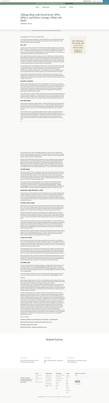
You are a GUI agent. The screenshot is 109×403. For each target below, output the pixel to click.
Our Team (36, 376)
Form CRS (69, 396)
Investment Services (48, 376)
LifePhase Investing (38, 375)
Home (21, 30)
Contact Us (78, 51)
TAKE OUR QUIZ (54, 275)
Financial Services (49, 373)
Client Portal (99, 1)
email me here (28, 271)
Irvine (67, 378)
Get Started (105, 1)
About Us (36, 373)
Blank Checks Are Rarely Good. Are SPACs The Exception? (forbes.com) (36, 322)
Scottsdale (67, 387)
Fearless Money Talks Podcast (60, 375)
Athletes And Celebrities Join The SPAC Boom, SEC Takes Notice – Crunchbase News (39, 319)
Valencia (67, 392)
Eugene (67, 385)
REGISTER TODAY (69, 3)
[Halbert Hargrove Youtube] (76, 384)
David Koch (24, 36)
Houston (67, 388)
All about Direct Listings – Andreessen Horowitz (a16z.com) (33, 327)
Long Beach (68, 375)
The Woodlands (68, 390)
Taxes (57, 387)
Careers (36, 380)
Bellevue (67, 383)
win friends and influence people (42, 266)
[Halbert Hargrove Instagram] (80, 384)
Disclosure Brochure (57, 396)
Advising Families (58, 376)
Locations (68, 373)
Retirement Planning (49, 380)
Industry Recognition (38, 378)
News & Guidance (27, 30)
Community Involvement (59, 378)
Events (57, 388)
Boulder (67, 380)
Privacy (48, 396)
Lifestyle (57, 383)
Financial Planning (48, 378)
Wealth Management (49, 383)
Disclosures (64, 396)
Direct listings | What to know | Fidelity (28, 324)
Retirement (57, 385)
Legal (52, 396)
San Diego (67, 376)
